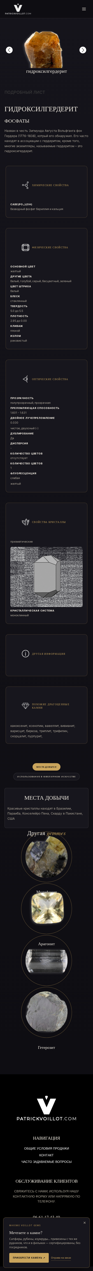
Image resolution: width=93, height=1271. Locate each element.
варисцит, (18, 731)
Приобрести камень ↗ (29, 1257)
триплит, (46, 731)
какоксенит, (19, 726)
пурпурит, (35, 736)
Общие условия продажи (46, 1148)
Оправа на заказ (61, 1257)
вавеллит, (52, 726)
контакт (46, 1155)
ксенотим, (37, 726)
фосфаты (17, 120)
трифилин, (60, 731)
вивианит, (67, 726)
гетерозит (46, 1047)
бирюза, (32, 731)
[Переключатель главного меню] (84, 9)
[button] (9, 50)
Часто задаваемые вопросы (46, 1162)
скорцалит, (19, 736)
